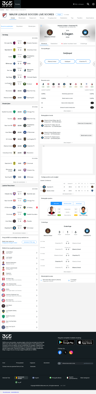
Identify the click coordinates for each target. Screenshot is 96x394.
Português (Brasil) (56, 377)
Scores (17, 4)
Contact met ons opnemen (9, 366)
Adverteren (47, 363)
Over (3, 363)
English (37, 377)
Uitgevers (32, 363)
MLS (7, 9)
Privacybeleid (19, 363)
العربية (19, 382)
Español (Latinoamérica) (73, 377)
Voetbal (2, 9)
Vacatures (32, 366)
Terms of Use (19, 366)
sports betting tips (15, 392)
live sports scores (6, 392)
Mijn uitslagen (79, 4)
